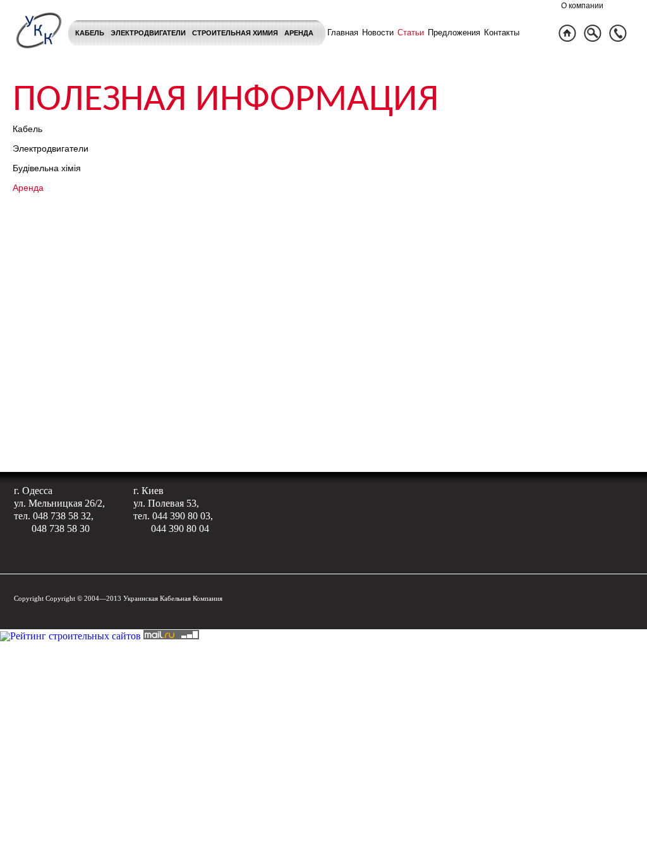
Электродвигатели (148, 33)
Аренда (298, 33)
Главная (342, 32)
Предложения (454, 32)
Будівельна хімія (47, 168)
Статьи (410, 32)
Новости (378, 32)
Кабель (89, 33)
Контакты (501, 32)
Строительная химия (235, 33)
